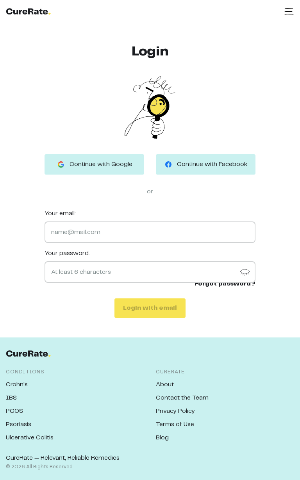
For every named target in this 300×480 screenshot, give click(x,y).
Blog (162, 438)
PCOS (14, 411)
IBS (11, 398)
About (165, 384)
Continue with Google (101, 164)
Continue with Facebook (212, 164)
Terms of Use (175, 424)
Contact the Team (182, 398)
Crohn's (17, 384)
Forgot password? (225, 284)
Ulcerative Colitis (30, 438)
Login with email (150, 308)
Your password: (67, 253)
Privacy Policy (175, 411)
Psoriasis (18, 424)
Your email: (60, 213)
